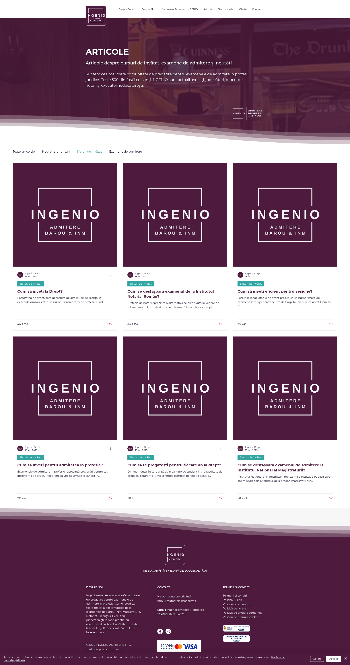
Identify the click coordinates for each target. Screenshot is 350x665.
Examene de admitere (125, 151)
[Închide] (345, 659)
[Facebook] (160, 631)
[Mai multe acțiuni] (112, 275)
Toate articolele (24, 151)
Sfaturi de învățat (89, 151)
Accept (333, 658)
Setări (317, 658)
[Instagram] (168, 631)
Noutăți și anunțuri (56, 151)
